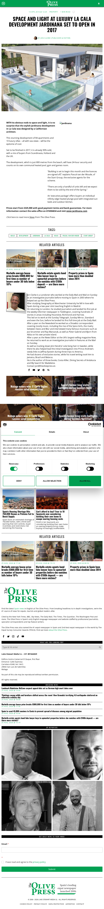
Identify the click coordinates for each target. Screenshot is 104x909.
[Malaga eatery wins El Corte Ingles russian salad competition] (29, 386)
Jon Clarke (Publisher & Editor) (55, 38)
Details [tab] (52, 432)
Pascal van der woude (71, 236)
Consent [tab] (18, 432)
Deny (19, 481)
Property (53, 12)
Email (5, 844)
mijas (56, 236)
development (23, 236)
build (13, 236)
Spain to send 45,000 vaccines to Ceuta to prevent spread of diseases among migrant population (42, 711)
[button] (99, 647)
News (31, 217)
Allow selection (52, 481)
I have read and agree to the (25, 862)
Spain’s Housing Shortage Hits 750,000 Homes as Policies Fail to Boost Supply (18, 514)
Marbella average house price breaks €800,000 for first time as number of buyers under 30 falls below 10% (20, 279)
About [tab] (86, 432)
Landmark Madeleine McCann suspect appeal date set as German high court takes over (37, 688)
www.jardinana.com (76, 211)
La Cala (47, 236)
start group (88, 236)
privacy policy (39, 862)
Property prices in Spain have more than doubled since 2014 (81, 276)
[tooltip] (29, 370)
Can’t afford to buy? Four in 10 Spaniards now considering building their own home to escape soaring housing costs (50, 515)
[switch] (39, 469)
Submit (51, 869)
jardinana (36, 236)
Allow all (85, 481)
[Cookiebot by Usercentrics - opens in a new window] (90, 425)
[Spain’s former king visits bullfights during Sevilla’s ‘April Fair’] (75, 386)
